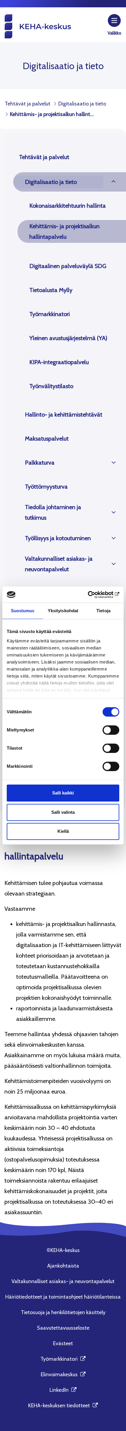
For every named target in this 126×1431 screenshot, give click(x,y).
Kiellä (63, 831)
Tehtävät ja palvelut (44, 157)
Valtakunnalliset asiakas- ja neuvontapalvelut (59, 564)
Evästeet (63, 1343)
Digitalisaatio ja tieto (51, 181)
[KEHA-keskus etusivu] (38, 26)
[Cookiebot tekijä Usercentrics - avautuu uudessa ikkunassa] (93, 594)
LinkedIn (63, 1390)
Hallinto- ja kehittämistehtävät (63, 414)
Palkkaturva (40, 462)
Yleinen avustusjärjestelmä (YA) (68, 338)
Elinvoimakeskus (63, 1374)
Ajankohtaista (63, 1266)
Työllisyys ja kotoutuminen (58, 538)
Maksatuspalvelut (47, 438)
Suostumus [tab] (23, 610)
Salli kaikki (63, 792)
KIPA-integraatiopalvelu (59, 362)
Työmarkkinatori (49, 314)
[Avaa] (113, 182)
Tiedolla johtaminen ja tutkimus (53, 512)
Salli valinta (63, 812)
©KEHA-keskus (63, 1250)
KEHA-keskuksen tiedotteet (63, 1405)
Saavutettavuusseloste (63, 1328)
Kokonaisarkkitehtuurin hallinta (67, 205)
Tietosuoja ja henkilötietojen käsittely (63, 1312)
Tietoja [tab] (103, 610)
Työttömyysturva (46, 486)
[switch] (111, 730)
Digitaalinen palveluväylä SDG (67, 266)
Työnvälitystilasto (51, 386)
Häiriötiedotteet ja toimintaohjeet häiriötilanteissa (63, 1297)
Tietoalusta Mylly (50, 290)
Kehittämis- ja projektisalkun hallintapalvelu (64, 231)
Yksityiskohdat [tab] (63, 610)
